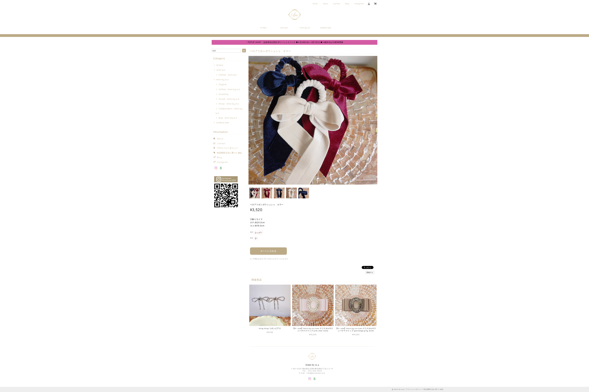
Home (315, 4)
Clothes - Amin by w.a (229, 89)
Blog (347, 4)
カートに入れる (268, 251)
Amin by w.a (305, 28)
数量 (251, 238)
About (325, 4)
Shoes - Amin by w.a (229, 103)
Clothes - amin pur (228, 75)
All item (263, 28)
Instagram (359, 4)
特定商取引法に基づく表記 (229, 152)
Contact (336, 4)
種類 (251, 232)
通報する (369, 272)
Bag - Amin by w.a (228, 118)
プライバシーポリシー (227, 148)
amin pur (284, 28)
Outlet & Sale (325, 28)
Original (222, 84)
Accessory (223, 94)
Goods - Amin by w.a (229, 99)
